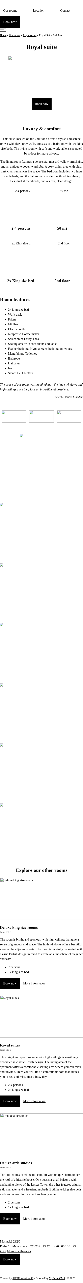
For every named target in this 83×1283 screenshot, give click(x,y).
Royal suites (29, 35)
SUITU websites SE (22, 1278)
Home (3, 35)
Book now (41, 104)
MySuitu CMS (57, 1278)
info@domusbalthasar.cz (15, 1251)
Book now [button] (10, 22)
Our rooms (10, 10)
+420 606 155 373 (64, 1246)
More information (34, 983)
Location (38, 10)
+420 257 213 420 (39, 1246)
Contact (65, 10)
